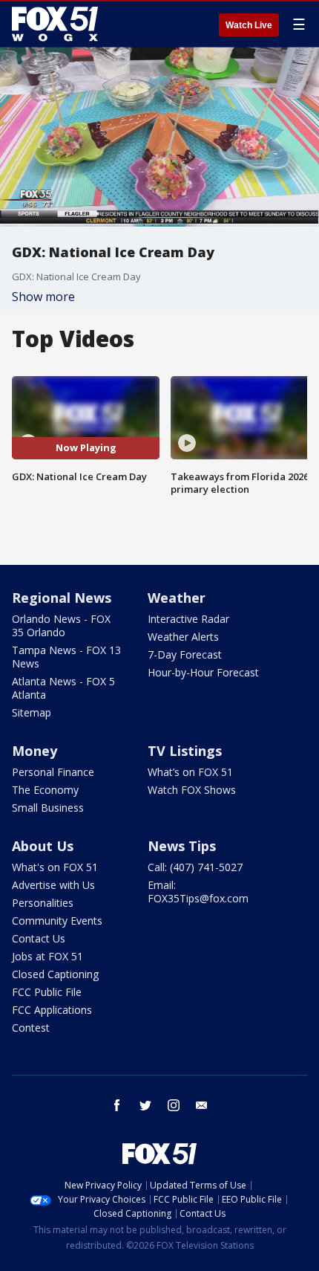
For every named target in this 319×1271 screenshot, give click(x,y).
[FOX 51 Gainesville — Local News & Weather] (55, 24)
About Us (42, 846)
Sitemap (31, 712)
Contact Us (38, 938)
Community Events (57, 920)
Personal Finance (53, 772)
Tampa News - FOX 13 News (66, 656)
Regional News (61, 598)
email (202, 1105)
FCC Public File (47, 992)
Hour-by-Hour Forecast (203, 672)
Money (34, 751)
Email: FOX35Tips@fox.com (198, 891)
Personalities (42, 903)
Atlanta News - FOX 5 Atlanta (63, 688)
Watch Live (249, 25)
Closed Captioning (55, 974)
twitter (145, 1105)
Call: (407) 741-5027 (195, 867)
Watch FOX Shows (192, 790)
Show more (43, 296)
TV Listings (185, 751)
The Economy (45, 790)
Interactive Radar (188, 619)
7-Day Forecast (185, 654)
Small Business (48, 808)
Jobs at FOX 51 (47, 956)
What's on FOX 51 (55, 867)
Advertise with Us (53, 885)
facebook (117, 1105)
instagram (173, 1105)
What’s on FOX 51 (190, 772)
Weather (176, 598)
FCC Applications (52, 1010)
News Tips (182, 846)
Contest (31, 1028)
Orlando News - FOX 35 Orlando (61, 625)
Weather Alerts (183, 637)
